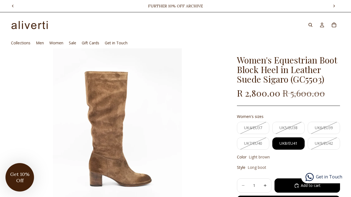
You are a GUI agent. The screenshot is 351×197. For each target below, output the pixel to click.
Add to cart (311, 185)
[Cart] (334, 25)
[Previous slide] (13, 6)
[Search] (310, 25)
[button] (19, 177)
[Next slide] (334, 6)
